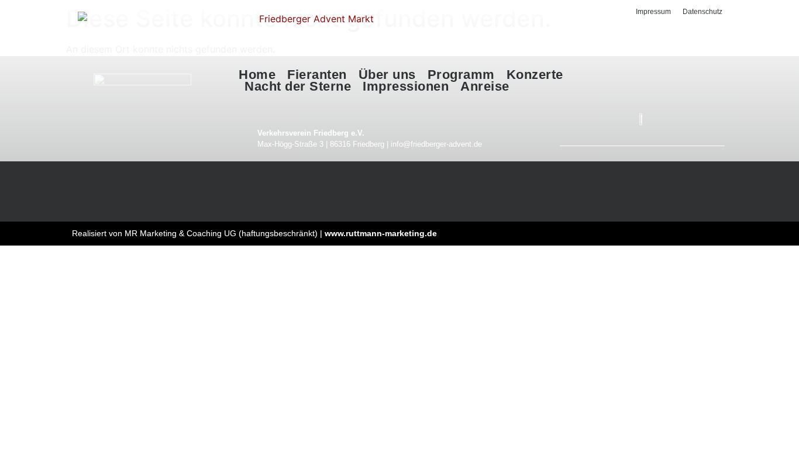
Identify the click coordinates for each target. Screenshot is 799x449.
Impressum (653, 12)
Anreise (484, 86)
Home (257, 75)
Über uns (387, 75)
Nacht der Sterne (297, 86)
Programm (461, 75)
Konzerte (535, 75)
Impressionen (406, 86)
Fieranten (317, 75)
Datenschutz (702, 12)
